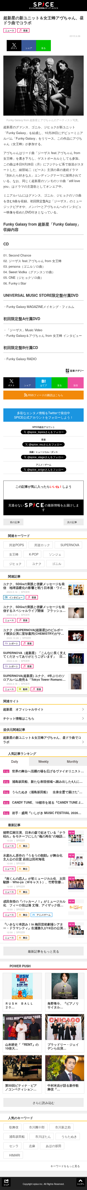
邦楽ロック (42, 545)
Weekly (43, 761)
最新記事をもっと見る (43, 951)
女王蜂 (14, 554)
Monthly (72, 761)
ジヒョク (15, 563)
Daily (14, 761)
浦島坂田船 (17, 1136)
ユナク (36, 563)
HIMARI (14, 1155)
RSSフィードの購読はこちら (45, 395)
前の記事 (14, 522)
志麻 (32, 1146)
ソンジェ (55, 554)
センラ (14, 1146)
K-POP (33, 554)
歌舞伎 (14, 1127)
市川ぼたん (43, 1136)
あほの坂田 (53, 1146)
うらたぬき (69, 1136)
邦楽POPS (16, 545)
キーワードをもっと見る (65, 1166)
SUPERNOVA (69, 545)
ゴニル (56, 563)
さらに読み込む (43, 1102)
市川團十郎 (37, 1127)
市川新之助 (63, 1127)
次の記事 (72, 522)
